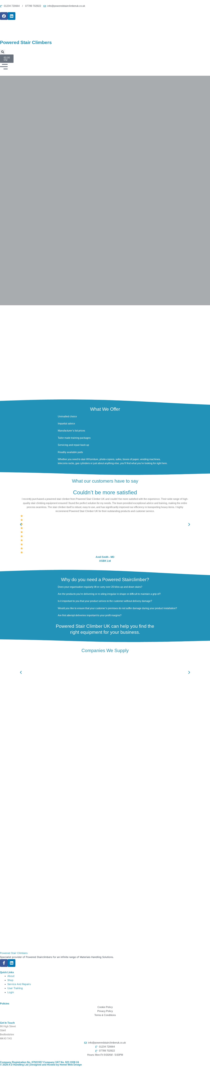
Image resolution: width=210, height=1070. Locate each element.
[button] (2, 51)
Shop (10, 980)
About (10, 975)
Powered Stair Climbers (14, 953)
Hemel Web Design (71, 1064)
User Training (15, 988)
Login (10, 992)
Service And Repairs (19, 984)
